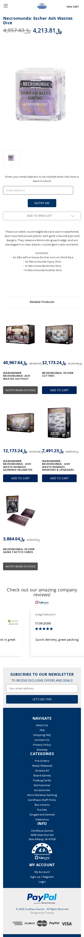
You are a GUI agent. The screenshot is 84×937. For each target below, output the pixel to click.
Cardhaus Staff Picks (42, 800)
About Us (42, 725)
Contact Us (42, 740)
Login (42, 881)
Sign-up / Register (42, 877)
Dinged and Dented (42, 814)
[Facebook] (5, 285)
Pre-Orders (42, 761)
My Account (42, 872)
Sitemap (42, 749)
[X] (12, 285)
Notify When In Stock (20, 390)
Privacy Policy (42, 745)
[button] (42, 852)
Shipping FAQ (42, 735)
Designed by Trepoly (42, 912)
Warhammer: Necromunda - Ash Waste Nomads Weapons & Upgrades (58, 465)
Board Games (42, 775)
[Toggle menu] (5, 5)
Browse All (42, 770)
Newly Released (42, 765)
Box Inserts (42, 805)
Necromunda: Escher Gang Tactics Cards (19, 551)
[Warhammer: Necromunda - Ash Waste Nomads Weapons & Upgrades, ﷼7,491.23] (59, 423)
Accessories (42, 790)
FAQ (42, 730)
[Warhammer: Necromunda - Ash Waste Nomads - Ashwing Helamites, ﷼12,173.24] (20, 423)
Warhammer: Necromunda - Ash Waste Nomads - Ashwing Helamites (17, 465)
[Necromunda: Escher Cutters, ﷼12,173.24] (59, 335)
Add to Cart (59, 390)
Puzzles (42, 809)
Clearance (42, 819)
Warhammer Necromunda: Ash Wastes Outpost (16, 375)
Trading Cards (42, 780)
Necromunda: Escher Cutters (58, 374)
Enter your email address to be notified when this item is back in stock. (42, 179)
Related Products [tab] (42, 302)
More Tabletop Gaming (42, 795)
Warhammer (42, 785)
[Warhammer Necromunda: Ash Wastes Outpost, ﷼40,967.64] (20, 335)
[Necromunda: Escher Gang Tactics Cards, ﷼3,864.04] (20, 511)
